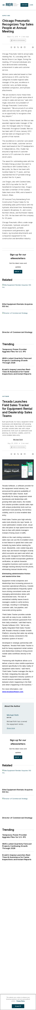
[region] (18, 1002)
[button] (3, 5)
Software (5, 396)
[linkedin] (15, 47)
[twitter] (18, 47)
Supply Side (6, 15)
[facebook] (11, 47)
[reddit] (21, 47)
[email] (25, 47)
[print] (33, 47)
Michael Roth (18, 440)
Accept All (18, 1006)
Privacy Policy (21, 1001)
